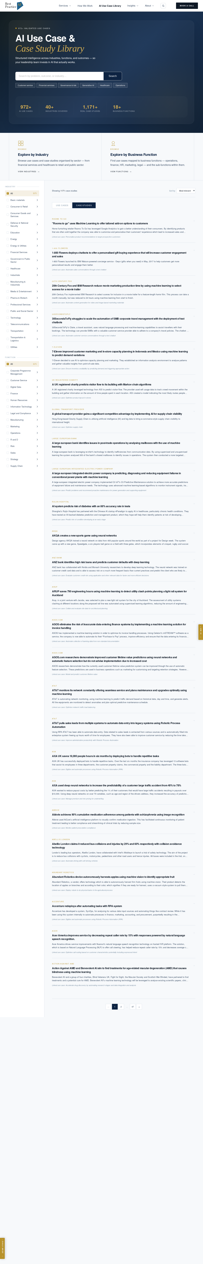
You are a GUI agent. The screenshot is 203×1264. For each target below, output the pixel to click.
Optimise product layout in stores (78, 397)
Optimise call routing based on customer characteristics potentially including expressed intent (101, 952)
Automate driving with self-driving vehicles (82, 861)
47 (133, 1006)
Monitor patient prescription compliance (81, 828)
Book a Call (187, 5)
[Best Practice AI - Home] (14, 5)
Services (63, 5)
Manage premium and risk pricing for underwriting (85, 798)
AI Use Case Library (110, 5)
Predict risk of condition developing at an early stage (86, 519)
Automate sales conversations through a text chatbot (86, 269)
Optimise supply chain (74, 427)
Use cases (62, 205)
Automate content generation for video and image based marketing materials (95, 302)
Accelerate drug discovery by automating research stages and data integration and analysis (101, 985)
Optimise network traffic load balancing (80, 707)
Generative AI (88, 85)
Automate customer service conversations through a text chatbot (91, 335)
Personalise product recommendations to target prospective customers (93, 237)
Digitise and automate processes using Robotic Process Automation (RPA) (94, 769)
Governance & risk (68, 85)
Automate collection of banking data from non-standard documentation (92, 641)
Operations (120, 85)
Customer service (25, 85)
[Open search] (163, 5)
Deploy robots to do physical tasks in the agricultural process (89, 890)
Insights (131, 5)
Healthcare (105, 85)
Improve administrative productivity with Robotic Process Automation (92, 740)
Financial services (46, 85)
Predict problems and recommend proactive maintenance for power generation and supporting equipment (106, 490)
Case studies (84, 205)
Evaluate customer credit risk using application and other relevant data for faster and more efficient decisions (107, 575)
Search (113, 76)
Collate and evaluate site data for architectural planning (87, 608)
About (148, 5)
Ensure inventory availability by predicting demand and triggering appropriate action (97, 368)
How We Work (85, 5)
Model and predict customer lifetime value (81, 674)
